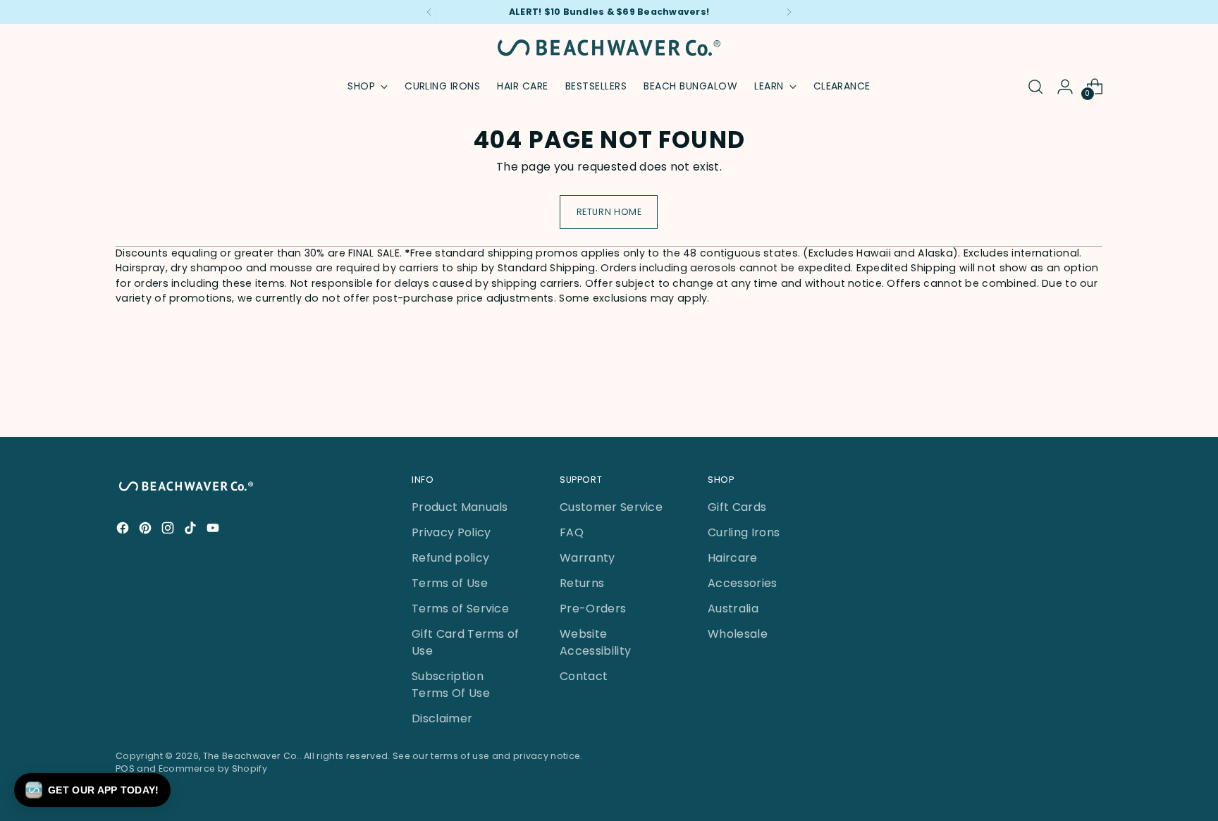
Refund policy (450, 558)
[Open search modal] (1035, 87)
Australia (733, 608)
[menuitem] (442, 86)
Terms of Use (450, 583)
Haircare (733, 558)
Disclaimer (442, 718)
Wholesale (738, 634)
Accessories (742, 583)
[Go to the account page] (1065, 87)
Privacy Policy (451, 532)
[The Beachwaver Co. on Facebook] (124, 530)
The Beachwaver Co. (251, 756)
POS (125, 768)
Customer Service (611, 507)
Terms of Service (460, 608)
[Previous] (429, 12)
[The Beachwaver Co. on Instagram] (169, 530)
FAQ (572, 532)
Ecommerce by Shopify (213, 768)
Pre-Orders (593, 608)
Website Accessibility (595, 642)
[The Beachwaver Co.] (609, 47)
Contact (584, 676)
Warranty (587, 558)
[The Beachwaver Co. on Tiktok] (191, 530)
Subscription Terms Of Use (451, 684)
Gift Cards (737, 507)
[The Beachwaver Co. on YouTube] (214, 530)
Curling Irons (744, 532)
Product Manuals (460, 507)
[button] (92, 790)
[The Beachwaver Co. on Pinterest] (146, 530)
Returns (582, 583)
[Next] (788, 12)
